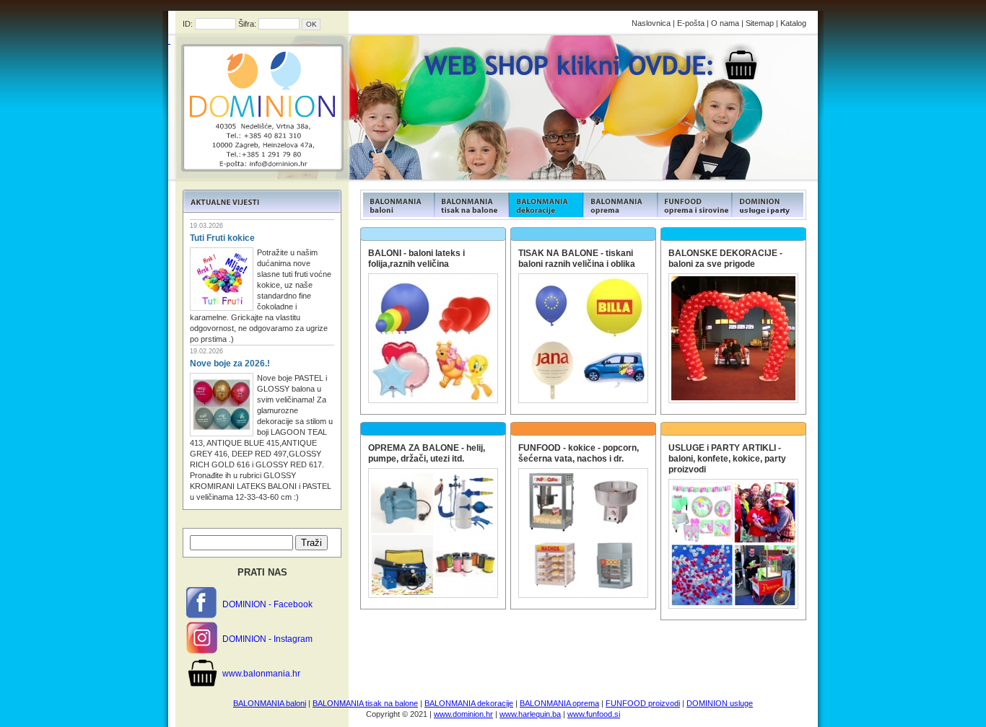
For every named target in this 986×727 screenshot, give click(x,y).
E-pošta (690, 23)
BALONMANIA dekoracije (468, 703)
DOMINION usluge (719, 703)
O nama (725, 23)
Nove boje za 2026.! (230, 363)
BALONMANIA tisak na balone (365, 703)
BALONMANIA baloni (269, 703)
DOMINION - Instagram (267, 639)
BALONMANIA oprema (559, 703)
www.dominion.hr (463, 714)
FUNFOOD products (397, 205)
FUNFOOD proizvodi (643, 703)
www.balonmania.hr (261, 674)
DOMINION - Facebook (267, 604)
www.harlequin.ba (530, 714)
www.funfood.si (593, 714)
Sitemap (760, 23)
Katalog (793, 23)
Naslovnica (651, 23)
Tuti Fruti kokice (222, 238)
